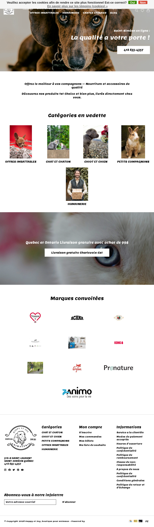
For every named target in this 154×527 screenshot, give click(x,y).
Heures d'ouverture (129, 443)
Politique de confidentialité (126, 449)
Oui (132, 2)
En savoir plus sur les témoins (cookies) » (77, 6)
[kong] (119, 343)
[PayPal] (136, 521)
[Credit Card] (130, 521)
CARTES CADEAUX (94, 12)
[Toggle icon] (136, 10)
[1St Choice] (35, 318)
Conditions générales (131, 480)
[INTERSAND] (77, 343)
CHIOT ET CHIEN (95, 161)
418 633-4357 (133, 50)
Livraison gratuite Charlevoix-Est (77, 252)
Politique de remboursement (127, 456)
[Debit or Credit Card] (141, 521)
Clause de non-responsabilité (126, 463)
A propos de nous (128, 469)
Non (143, 2)
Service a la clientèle (130, 432)
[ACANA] (77, 318)
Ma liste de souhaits (92, 445)
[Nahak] (35, 368)
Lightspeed (91, 521)
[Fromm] (119, 318)
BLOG (113, 12)
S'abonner (69, 502)
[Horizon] (35, 343)
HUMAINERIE (70, 12)
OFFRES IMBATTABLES (44, 12)
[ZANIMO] (77, 393)
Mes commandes (90, 436)
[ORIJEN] (77, 368)
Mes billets (86, 440)
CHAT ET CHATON (58, 161)
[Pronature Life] (119, 368)
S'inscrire (85, 432)
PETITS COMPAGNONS (133, 161)
